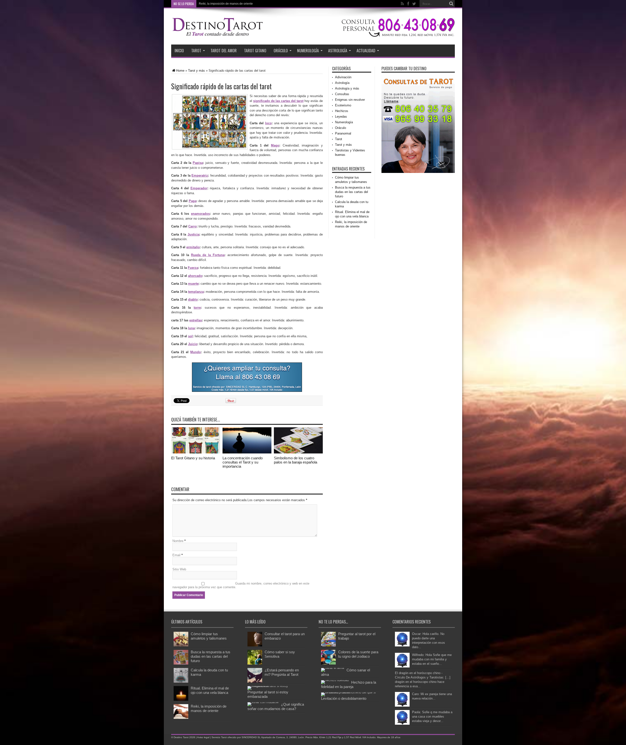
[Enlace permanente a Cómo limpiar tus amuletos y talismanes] (181, 645)
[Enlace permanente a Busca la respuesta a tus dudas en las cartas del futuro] (181, 663)
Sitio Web (179, 569)
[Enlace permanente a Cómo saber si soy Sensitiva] (254, 663)
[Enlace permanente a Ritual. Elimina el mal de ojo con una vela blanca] (181, 699)
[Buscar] (451, 3)
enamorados (200, 213)
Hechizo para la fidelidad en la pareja (348, 684)
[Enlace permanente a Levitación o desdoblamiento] (348, 692)
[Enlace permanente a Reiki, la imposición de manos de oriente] (181, 718)
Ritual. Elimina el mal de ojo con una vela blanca (210, 690)
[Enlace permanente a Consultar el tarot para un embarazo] (254, 645)
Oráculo (281, 51)
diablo (193, 299)
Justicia (193, 234)
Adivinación (343, 77)
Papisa (198, 163)
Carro (192, 226)
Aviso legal (203, 737)
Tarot (196, 51)
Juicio (192, 344)
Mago (275, 145)
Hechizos (341, 111)
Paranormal (343, 133)
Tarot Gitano (255, 51)
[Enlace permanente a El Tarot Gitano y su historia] (195, 452)
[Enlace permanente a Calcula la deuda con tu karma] (181, 681)
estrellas (195, 320)
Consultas (342, 94)
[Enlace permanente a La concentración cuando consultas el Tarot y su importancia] (247, 452)
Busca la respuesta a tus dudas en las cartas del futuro (352, 192)
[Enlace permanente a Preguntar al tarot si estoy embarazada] (274, 686)
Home (180, 70)
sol (190, 336)
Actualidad (366, 51)
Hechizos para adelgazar (215, 3)
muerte (193, 283)
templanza (196, 291)
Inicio (179, 51)
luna (191, 328)
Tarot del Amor (224, 51)
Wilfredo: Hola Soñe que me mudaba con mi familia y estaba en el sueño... (432, 659)
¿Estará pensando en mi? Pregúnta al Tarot (282, 672)
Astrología (337, 51)
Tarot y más (196, 70)
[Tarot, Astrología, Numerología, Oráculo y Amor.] (217, 34)
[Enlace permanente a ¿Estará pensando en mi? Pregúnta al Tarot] (254, 681)
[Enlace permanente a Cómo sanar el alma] (332, 668)
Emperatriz (199, 175)
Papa (192, 201)
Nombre (177, 541)
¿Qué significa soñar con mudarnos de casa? (275, 706)
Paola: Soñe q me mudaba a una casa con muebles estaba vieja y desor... (432, 716)
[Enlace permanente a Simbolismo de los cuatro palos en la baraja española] (298, 452)
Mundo (195, 352)
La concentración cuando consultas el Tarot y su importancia (243, 462)
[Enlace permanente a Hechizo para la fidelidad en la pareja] (335, 680)
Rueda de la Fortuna (207, 255)
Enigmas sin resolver (350, 100)
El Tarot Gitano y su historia (193, 458)
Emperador (198, 188)
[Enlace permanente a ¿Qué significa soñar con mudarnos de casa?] (263, 702)
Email (176, 555)
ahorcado (195, 276)
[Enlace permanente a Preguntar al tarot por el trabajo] (328, 645)
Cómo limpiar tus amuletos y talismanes (209, 636)
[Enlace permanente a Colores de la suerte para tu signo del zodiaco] (328, 663)
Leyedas (341, 116)
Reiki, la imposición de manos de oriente (208, 708)
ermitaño (193, 247)
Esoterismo (343, 105)
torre (197, 307)
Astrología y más (347, 88)
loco (268, 123)
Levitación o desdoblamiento (343, 698)
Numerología (308, 51)
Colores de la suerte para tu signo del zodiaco (358, 654)
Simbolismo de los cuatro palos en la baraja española (295, 460)
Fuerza (193, 268)
